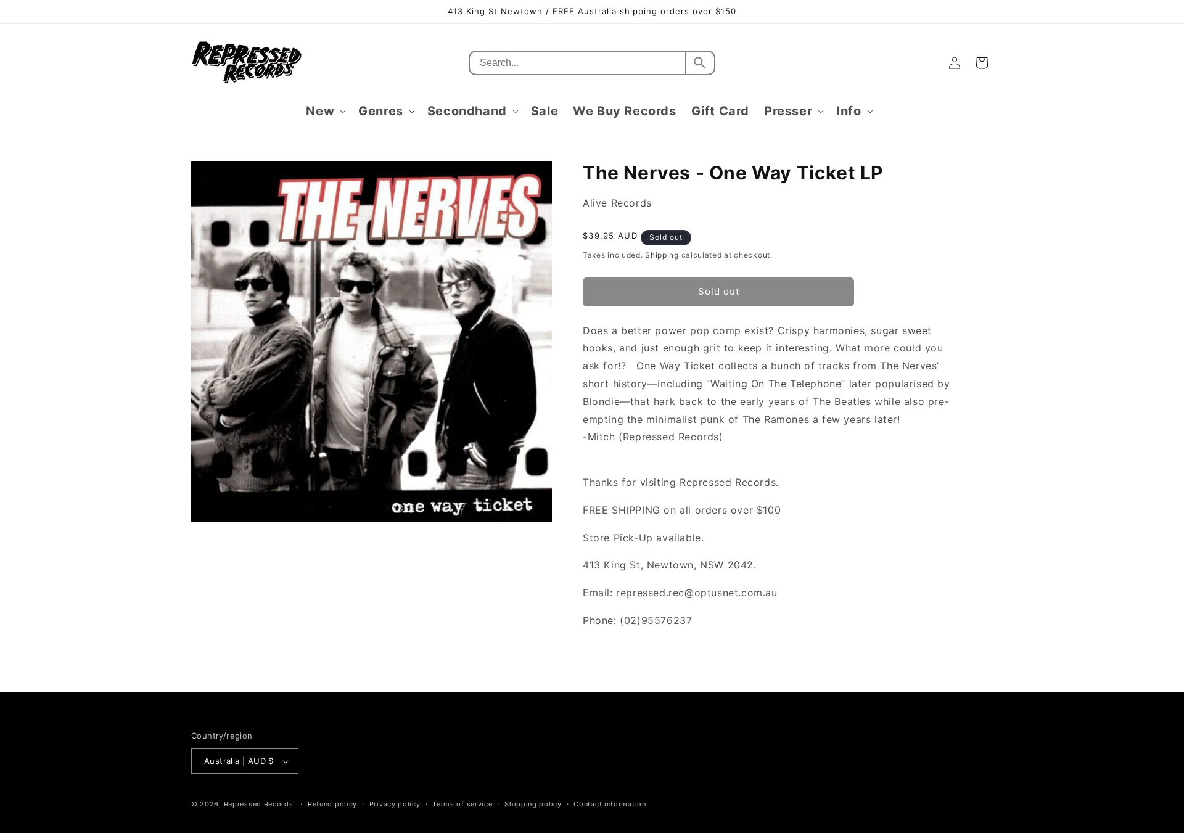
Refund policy (332, 804)
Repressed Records (259, 804)
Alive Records (617, 203)
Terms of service (462, 804)
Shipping (662, 255)
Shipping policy (533, 804)
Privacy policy (395, 804)
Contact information (610, 804)
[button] (324, 111)
